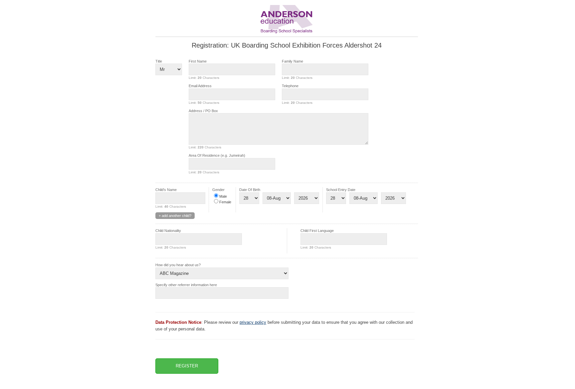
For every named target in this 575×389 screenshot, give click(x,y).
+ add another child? (175, 216)
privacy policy (253, 322)
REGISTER (187, 365)
